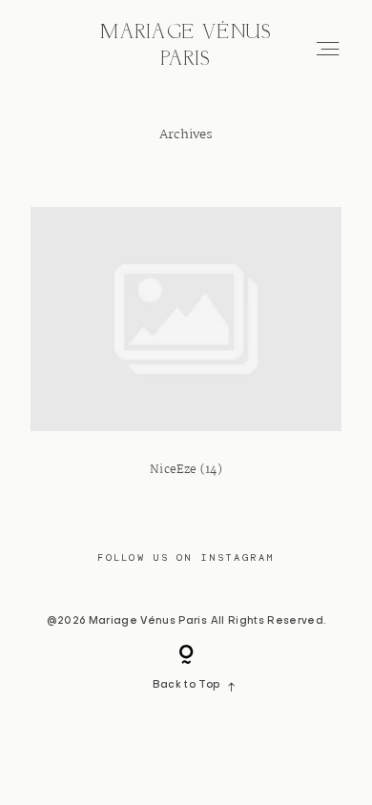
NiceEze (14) (186, 356)
